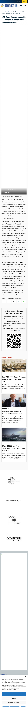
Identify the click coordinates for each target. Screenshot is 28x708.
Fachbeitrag (7, 11)
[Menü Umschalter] (25, 5)
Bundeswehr (5, 374)
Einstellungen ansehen (14, 702)
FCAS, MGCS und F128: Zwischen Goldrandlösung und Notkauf (13, 448)
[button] (25, 676)
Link (19, 330)
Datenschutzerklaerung (15, 706)
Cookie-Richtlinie (6, 706)
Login (18, 1)
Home (2, 11)
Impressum (23, 706)
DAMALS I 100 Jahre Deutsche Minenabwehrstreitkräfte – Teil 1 (14, 379)
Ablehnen (14, 698)
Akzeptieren (14, 694)
